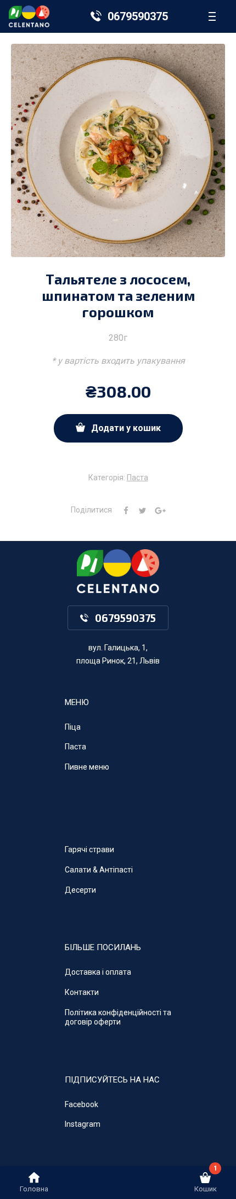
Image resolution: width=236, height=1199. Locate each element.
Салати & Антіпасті (99, 869)
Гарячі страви (89, 849)
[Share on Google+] (156, 509)
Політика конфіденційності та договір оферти (118, 1017)
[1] (205, 1181)
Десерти (80, 890)
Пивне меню (87, 767)
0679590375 (138, 16)
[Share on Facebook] (122, 509)
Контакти (82, 992)
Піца (73, 727)
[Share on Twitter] (138, 509)
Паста (137, 477)
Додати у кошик (126, 428)
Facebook (81, 1104)
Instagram (82, 1124)
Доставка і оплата (98, 972)
